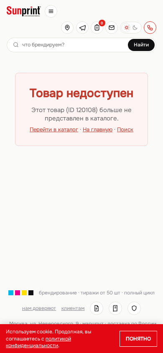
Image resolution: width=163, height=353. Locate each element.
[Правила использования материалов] (115, 308)
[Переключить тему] (131, 27)
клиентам (72, 308)
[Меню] (51, 11)
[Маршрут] (67, 27)
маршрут (93, 323)
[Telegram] (82, 27)
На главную (97, 129)
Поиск (125, 129)
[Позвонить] (150, 27)
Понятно (138, 338)
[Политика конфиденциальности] (134, 308)
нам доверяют (39, 308)
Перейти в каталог (54, 129)
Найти (141, 44)
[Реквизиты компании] (96, 308)
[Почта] (111, 27)
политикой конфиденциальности (38, 342)
